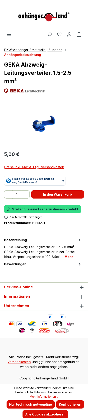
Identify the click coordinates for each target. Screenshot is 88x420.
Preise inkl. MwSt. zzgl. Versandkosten (34, 167)
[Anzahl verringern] (8, 194)
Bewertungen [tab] (15, 264)
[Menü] (9, 34)
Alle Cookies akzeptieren (45, 414)
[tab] (43, 248)
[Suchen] (49, 34)
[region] (44, 124)
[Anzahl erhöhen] (25, 194)
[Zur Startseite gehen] (44, 16)
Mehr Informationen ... (44, 396)
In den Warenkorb (57, 194)
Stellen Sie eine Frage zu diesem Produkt (45, 209)
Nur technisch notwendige (30, 404)
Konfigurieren (70, 404)
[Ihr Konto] (69, 34)
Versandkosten (19, 362)
